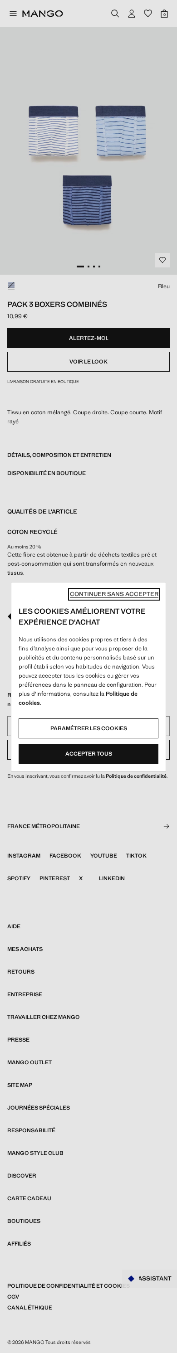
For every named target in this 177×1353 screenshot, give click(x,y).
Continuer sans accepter (114, 594)
